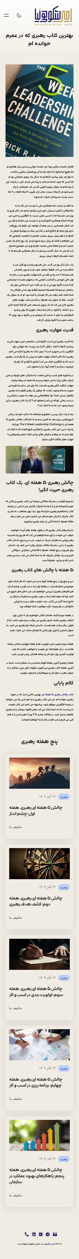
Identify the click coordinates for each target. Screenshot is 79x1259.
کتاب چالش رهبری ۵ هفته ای (57, 694)
